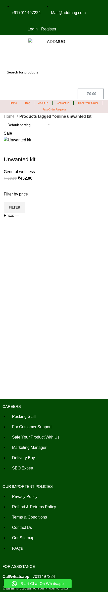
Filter (14, 207)
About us (43, 102)
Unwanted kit (19, 159)
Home (13, 102)
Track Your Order (88, 102)
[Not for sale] (8, 176)
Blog (27, 102)
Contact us (63, 102)
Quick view (10, 149)
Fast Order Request (54, 109)
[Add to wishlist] (23, 149)
